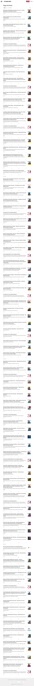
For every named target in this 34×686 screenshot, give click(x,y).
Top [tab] (6, 7)
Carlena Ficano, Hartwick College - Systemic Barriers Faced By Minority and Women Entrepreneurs (14, 642)
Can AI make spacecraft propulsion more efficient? (11, 39)
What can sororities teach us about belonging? (10, 555)
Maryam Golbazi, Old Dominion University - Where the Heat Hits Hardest (14, 608)
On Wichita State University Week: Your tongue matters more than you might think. (14, 157)
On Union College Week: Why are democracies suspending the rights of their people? (15, 243)
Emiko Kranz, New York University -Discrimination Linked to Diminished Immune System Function (14, 530)
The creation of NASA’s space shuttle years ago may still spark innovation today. (14, 489)
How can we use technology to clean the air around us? (11, 389)
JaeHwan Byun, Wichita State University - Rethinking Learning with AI (14, 148)
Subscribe (27, 1)
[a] (29, 11)
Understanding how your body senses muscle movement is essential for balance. (14, 19)
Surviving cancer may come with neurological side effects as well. (13, 382)
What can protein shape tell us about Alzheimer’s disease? (12, 467)
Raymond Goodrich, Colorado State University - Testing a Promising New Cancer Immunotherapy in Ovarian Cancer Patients (14, 657)
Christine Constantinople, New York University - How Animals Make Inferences (14, 508)
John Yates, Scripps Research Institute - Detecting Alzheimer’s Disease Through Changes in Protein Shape (13, 466)
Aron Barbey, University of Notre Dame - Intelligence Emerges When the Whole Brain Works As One (14, 200)
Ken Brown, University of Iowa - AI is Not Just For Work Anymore (13, 309)
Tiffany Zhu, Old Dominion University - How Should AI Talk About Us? (14, 615)
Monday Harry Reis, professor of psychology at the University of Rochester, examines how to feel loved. (14, 336)
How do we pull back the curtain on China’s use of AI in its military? (13, 574)
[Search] (30, 8)
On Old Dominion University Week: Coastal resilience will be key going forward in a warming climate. (14, 624)
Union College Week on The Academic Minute (11, 254)
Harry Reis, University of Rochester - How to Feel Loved (13, 328)
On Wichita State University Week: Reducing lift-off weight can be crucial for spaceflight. (14, 142)
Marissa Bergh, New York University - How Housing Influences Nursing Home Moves (14, 538)
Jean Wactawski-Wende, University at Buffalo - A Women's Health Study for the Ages (14, 282)
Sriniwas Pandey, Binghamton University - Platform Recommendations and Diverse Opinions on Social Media (13, 560)
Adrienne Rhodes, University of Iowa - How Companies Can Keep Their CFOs (14, 479)
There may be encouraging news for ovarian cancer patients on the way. (14, 659)
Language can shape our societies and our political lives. (11, 666)
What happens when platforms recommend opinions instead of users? (14, 561)
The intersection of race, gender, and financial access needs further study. (14, 643)
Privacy (17, 679)
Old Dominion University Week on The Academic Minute (13, 628)
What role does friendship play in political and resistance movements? (14, 276)
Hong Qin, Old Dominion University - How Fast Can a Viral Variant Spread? (13, 601)
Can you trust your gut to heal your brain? (9, 26)
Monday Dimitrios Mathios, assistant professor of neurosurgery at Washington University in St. (13, 416)
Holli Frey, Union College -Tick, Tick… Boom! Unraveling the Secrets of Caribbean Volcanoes (14, 234)
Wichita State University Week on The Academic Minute (13, 170)
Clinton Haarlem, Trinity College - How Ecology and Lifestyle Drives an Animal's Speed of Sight (14, 353)
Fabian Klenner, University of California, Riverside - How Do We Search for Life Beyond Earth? (14, 323)
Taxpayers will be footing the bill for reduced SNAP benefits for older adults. (14, 81)
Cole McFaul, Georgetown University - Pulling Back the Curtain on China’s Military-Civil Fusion (14, 573)
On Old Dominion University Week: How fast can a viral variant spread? (14, 602)
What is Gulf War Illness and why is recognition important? (12, 581)
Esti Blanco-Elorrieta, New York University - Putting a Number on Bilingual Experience (14, 206)
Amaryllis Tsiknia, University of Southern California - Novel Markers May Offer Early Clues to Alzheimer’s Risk (14, 99)
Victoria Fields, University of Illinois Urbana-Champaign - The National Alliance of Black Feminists (14, 119)
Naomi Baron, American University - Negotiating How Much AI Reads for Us (14, 362)
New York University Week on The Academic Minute (12, 546)
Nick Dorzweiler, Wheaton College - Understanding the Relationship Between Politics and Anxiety (13, 368)
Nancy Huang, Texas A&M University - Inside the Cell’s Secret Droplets (14, 93)
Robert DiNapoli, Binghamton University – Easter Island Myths (14, 340)
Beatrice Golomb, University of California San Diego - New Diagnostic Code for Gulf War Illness (14, 580)
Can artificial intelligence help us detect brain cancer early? (12, 410)
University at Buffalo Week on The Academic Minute (13, 459)
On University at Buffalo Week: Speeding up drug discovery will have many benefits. (14, 423)
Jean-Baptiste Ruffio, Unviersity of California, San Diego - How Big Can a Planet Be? (14, 288)
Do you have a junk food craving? (8, 474)
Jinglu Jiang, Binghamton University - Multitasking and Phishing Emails (13, 635)
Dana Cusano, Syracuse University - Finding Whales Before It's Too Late (15, 51)
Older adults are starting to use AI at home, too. (10, 310)
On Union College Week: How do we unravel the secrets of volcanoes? (14, 235)
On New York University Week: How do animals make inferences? (13, 509)
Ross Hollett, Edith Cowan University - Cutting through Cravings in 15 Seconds (13, 472)
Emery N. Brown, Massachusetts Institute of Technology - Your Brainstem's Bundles (14, 315)
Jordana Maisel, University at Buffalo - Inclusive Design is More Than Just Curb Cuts (14, 445)
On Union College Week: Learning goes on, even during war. (12, 249)
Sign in (31, 1)
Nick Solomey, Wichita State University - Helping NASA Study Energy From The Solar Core (14, 133)
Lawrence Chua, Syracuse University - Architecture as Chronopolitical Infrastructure (13, 66)
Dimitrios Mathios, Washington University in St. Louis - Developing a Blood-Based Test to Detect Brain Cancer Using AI (14, 407)
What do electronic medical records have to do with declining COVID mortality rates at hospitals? (13, 652)
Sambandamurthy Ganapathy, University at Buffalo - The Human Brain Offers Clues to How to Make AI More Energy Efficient (14, 436)
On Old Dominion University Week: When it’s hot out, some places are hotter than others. (14, 610)
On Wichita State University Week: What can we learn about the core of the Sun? (14, 135)
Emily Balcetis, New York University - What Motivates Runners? (13, 394)
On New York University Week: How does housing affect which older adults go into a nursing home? (14, 540)
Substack (12, 684)
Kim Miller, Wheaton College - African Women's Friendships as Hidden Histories (15, 275)
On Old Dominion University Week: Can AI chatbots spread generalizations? (14, 616)
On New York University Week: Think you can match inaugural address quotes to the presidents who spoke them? (14, 517)
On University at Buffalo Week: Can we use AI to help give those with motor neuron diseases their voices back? (14, 431)
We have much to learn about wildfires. (9, 348)
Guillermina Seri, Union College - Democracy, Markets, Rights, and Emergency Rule (14, 241)
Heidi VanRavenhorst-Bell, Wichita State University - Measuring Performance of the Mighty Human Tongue (13, 155)
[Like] (3, 14)
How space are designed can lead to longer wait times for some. (13, 67)
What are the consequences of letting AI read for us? (11, 363)
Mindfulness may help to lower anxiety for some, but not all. (12, 12)
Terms (19, 679)
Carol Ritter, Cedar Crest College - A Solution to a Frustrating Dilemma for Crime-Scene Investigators (14, 494)
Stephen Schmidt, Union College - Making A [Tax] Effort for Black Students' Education (14, 227)
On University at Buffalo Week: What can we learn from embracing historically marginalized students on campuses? (13, 454)
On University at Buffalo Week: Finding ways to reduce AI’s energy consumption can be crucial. (13, 439)
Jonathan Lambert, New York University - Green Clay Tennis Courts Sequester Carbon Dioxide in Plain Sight (14, 112)
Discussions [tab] (10, 7)
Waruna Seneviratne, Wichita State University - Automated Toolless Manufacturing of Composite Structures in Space (14, 140)
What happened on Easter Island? (8, 341)
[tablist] (7, 8)
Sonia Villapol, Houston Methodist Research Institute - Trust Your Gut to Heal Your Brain (14, 25)
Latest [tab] (5, 7)
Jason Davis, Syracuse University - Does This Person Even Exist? (14, 72)
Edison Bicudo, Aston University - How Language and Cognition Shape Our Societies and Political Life (13, 665)
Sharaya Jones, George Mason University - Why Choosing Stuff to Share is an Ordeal (14, 179)
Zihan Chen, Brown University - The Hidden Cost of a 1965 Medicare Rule (14, 186)
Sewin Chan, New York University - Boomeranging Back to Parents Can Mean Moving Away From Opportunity (14, 523)
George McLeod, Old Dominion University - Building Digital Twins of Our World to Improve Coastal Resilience (14, 622)
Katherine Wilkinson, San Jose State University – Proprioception (12, 17)
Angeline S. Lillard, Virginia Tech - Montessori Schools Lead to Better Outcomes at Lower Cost (14, 31)
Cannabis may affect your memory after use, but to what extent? (13, 263)
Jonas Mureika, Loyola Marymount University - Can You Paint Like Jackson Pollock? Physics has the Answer (14, 269)
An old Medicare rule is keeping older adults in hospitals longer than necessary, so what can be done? (13, 188)
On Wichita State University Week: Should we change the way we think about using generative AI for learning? (14, 150)
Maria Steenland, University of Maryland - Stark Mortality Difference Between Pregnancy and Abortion (13, 567)
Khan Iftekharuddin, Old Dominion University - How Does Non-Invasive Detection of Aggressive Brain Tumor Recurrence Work (14, 593)
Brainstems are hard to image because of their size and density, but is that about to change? (14, 317)
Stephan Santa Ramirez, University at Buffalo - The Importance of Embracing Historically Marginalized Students (15, 452)
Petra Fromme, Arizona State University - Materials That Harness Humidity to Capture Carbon (13, 388)
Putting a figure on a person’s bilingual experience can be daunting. (13, 208)
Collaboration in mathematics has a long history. (10, 107)
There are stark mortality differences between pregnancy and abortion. (14, 568)
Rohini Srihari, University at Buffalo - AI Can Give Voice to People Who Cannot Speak (13, 429)
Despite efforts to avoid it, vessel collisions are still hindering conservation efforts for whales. (14, 53)
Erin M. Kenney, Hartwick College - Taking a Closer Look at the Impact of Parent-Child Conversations (14, 193)
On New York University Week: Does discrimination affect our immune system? (14, 532)
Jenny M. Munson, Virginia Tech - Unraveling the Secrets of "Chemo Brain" (14, 381)
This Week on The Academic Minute (10, 43)
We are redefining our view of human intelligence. (10, 201)
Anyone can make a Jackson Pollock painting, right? (11, 270)
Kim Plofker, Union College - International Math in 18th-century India (13, 106)
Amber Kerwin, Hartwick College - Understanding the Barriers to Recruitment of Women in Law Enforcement (14, 401)
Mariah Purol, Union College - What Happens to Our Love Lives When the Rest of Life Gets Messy (14, 219)
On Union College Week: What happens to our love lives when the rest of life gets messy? (14, 221)
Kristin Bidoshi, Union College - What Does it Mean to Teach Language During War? (14, 248)
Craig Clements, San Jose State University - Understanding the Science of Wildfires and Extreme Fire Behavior (14, 347)
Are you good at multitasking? (7, 637)
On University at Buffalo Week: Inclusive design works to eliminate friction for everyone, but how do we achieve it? (14, 447)
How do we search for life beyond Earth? (9, 324)
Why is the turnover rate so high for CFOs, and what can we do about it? (14, 480)
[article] (17, 12)
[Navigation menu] (2, 1)
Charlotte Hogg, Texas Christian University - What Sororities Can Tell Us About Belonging (14, 553)
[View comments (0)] (11, 14)
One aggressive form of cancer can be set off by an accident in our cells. (14, 94)
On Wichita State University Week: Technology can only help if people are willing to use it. (14, 166)
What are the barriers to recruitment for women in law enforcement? (13, 402)
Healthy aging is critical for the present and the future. (11, 283)
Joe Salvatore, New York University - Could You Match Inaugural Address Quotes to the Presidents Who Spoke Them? (13, 514)
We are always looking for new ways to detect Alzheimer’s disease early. (14, 101)
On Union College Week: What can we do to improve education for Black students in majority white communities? (14, 229)
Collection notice (23, 679)
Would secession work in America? (8, 60)
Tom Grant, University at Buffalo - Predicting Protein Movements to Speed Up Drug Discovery (13, 421)
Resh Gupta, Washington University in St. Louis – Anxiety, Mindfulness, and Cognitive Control (14, 11)
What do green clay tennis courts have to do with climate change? (13, 114)
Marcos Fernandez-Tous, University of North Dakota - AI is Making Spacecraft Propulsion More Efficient (14, 38)
